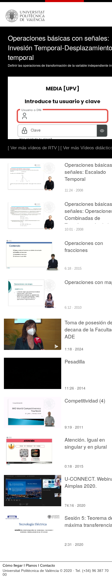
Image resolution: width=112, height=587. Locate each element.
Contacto (47, 565)
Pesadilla (75, 361)
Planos (31, 565)
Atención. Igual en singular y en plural (86, 443)
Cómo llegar (13, 565)
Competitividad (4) (85, 400)
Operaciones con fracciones (84, 246)
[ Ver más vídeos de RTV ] (33, 147)
